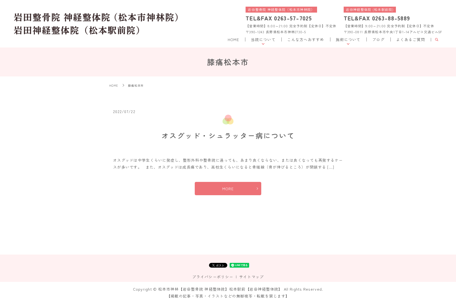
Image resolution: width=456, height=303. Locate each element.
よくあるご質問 (410, 39)
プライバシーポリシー (212, 276)
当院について (263, 39)
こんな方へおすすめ (305, 39)
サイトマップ (251, 276)
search (436, 39)
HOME (233, 39)
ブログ (378, 39)
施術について (348, 39)
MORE (228, 188)
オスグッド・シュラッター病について (228, 135)
